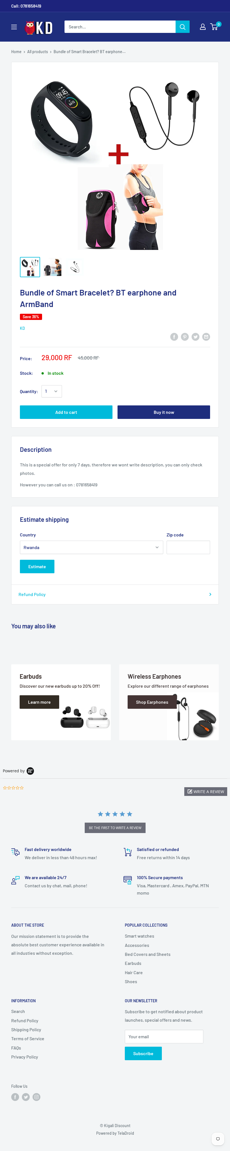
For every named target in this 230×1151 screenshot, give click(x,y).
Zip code (175, 534)
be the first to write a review (115, 827)
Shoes (131, 981)
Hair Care (134, 972)
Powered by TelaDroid (115, 1133)
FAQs (16, 1047)
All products (37, 51)
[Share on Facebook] (174, 336)
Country (28, 534)
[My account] (203, 27)
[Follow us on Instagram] (36, 1097)
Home (16, 51)
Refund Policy (32, 594)
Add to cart (66, 412)
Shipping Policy (26, 1029)
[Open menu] (14, 27)
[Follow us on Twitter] (26, 1097)
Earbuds (133, 963)
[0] (214, 26)
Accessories (137, 945)
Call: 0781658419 (26, 5)
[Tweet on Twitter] (195, 336)
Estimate (37, 566)
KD (22, 328)
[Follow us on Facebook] (15, 1097)
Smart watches (139, 935)
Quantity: (29, 391)
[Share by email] (206, 336)
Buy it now (164, 412)
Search (18, 1011)
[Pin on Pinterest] (185, 336)
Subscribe (143, 1053)
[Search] (183, 27)
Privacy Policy (24, 1056)
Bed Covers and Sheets (148, 954)
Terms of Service (27, 1038)
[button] (205, 791)
